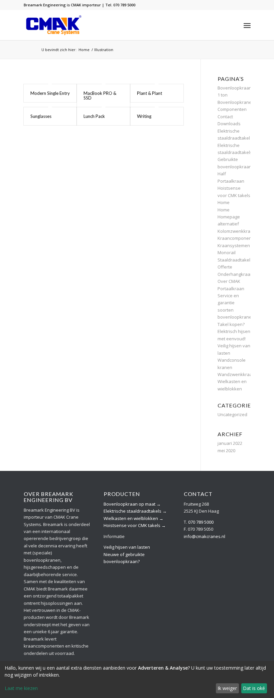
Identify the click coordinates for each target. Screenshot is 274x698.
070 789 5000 (201, 522)
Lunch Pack (94, 116)
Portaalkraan (231, 289)
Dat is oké (254, 688)
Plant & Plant (149, 93)
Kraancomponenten (238, 238)
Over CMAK (229, 281)
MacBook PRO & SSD (100, 96)
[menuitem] (247, 25)
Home (224, 202)
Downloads (229, 124)
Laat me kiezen (21, 688)
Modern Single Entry (50, 93)
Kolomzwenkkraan (237, 231)
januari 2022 (230, 443)
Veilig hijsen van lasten (127, 547)
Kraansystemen (234, 245)
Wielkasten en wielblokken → (133, 518)
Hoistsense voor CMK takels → (135, 525)
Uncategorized (232, 414)
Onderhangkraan (235, 274)
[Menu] (247, 25)
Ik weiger (227, 688)
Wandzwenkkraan (236, 374)
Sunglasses (40, 116)
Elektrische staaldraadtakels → (135, 511)
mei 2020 (226, 451)
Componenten (232, 109)
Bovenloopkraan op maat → (132, 504)
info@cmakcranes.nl (204, 536)
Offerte (225, 267)
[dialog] (137, 679)
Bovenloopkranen (236, 102)
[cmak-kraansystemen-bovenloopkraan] (54, 25)
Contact (225, 117)
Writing (144, 116)
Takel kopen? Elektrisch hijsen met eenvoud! (234, 331)
